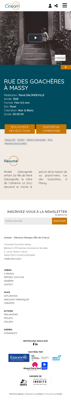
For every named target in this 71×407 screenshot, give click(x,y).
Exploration (11, 296)
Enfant (21, 140)
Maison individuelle (36, 140)
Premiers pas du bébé (15, 143)
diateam (40, 394)
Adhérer (9, 280)
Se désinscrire (61, 215)
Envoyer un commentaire (51, 129)
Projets (8, 318)
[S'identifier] (50, 5)
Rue (50, 140)
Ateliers (8, 321)
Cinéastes (9, 303)
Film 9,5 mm (22, 102)
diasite (59, 394)
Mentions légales (16, 394)
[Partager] (56, 5)
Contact (8, 284)
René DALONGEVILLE (31, 95)
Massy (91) (10, 140)
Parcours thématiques (16, 299)
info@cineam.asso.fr (13, 258)
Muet (13, 106)
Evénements (10, 333)
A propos (9, 273)
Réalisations (11, 314)
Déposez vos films (14, 277)
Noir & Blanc (26, 110)
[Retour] (66, 67)
